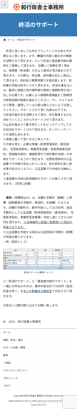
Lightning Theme (45, 401)
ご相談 (6, 362)
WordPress (26, 401)
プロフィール (10, 378)
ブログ (6, 385)
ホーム (6, 332)
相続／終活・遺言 (13, 339)
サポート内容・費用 (14, 347)
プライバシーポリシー (15, 370)
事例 (5, 355)
